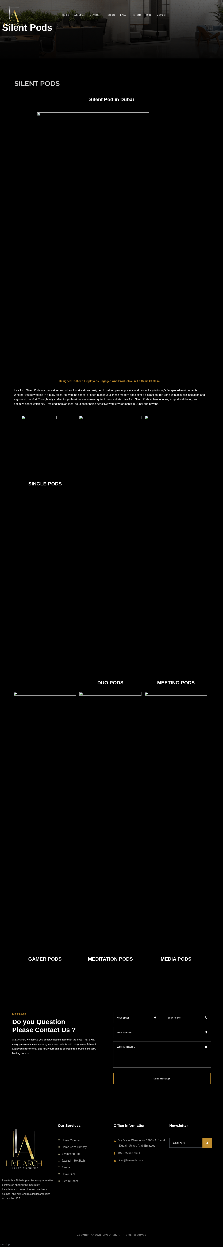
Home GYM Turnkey (74, 1147)
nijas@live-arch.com (130, 1160)
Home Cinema (71, 1140)
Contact (161, 15)
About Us (79, 15)
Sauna (66, 1167)
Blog (149, 15)
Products (110, 15)
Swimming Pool (71, 1153)
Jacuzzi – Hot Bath (73, 1160)
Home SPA (68, 1174)
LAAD (123, 15)
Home (65, 15)
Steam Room (70, 1180)
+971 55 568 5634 (129, 1152)
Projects (136, 15)
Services (95, 15)
